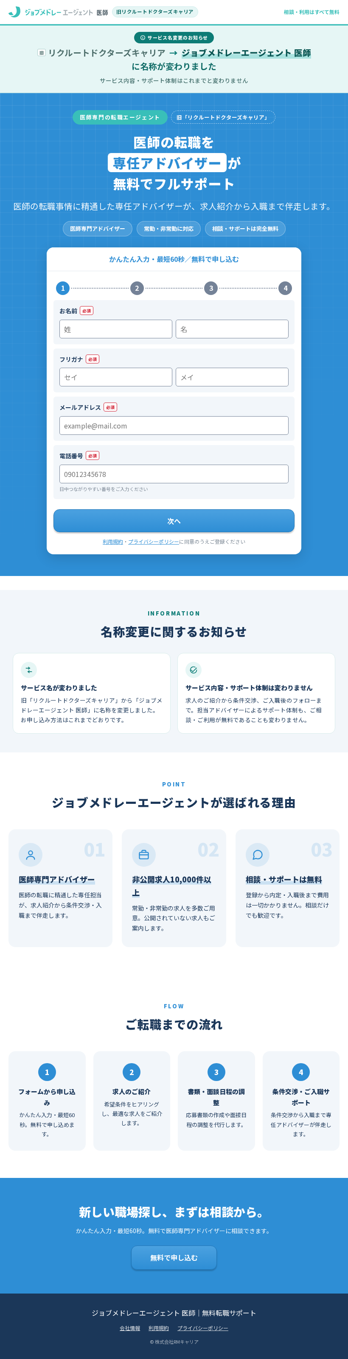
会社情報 (130, 1327)
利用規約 (113, 541)
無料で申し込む (174, 1257)
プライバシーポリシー (153, 541)
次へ (174, 521)
